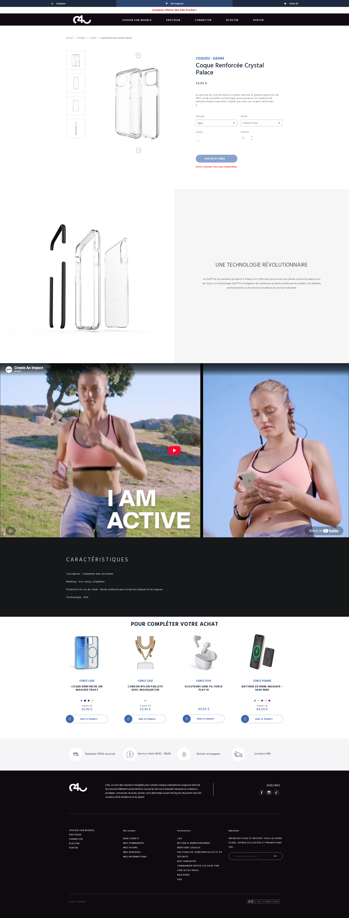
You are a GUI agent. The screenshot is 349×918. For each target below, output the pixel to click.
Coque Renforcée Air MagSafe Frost (87, 688)
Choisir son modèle (137, 20)
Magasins (183, 874)
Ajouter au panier (214, 158)
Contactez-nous (188, 870)
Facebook (261, 792)
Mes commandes (133, 843)
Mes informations (135, 856)
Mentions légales (188, 847)
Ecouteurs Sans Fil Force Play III (204, 688)
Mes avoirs (130, 847)
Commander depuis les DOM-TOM (198, 865)
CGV (179, 838)
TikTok (276, 792)
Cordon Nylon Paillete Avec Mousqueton (145, 688)
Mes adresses (132, 852)
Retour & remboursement (193, 843)
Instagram (269, 792)
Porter (258, 20)
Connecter (203, 20)
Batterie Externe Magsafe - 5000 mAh (262, 688)
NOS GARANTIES (186, 861)
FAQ (179, 879)
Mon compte (131, 838)
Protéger (173, 20)
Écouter (232, 20)
